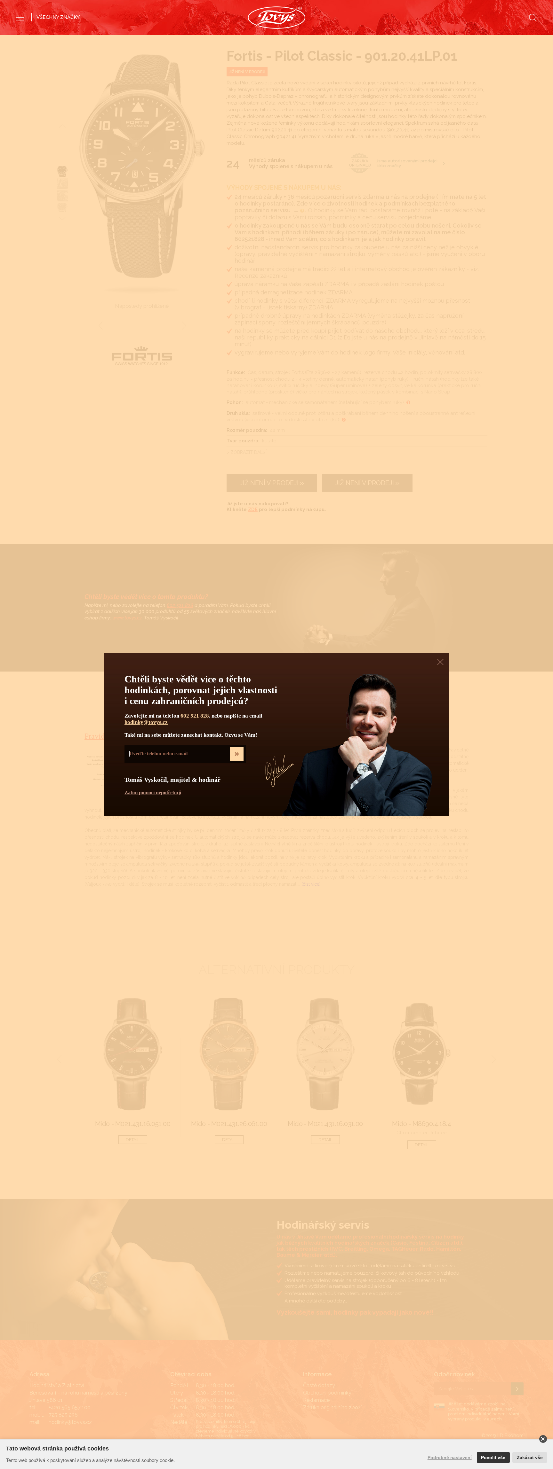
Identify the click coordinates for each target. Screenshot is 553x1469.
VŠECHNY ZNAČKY (58, 17)
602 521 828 (194, 716)
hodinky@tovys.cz (146, 722)
